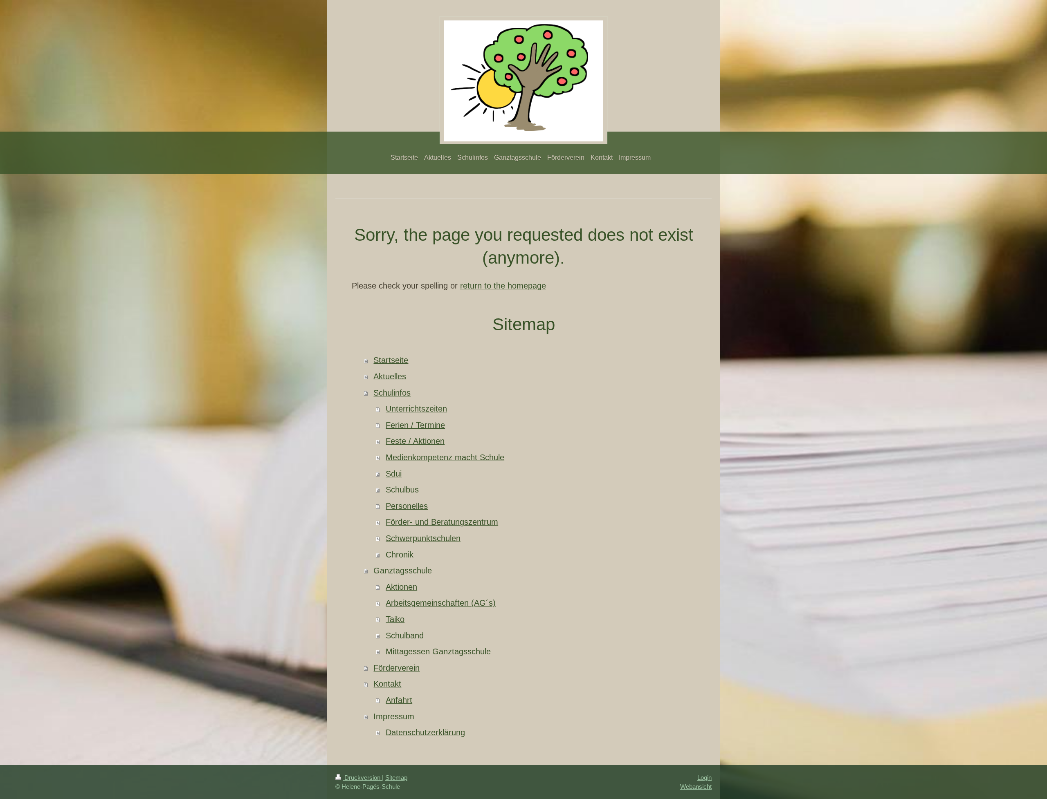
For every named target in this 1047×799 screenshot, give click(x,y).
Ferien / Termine (415, 425)
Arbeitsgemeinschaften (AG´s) (441, 602)
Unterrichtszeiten (416, 408)
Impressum (393, 716)
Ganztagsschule (402, 570)
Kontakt (387, 683)
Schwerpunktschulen (423, 538)
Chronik (399, 554)
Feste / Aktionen (415, 440)
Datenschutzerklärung (425, 732)
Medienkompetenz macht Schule (445, 457)
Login (704, 777)
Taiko (395, 619)
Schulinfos (392, 392)
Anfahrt (399, 700)
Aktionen (401, 586)
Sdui (394, 473)
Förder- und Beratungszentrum (442, 521)
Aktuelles (389, 376)
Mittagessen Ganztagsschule (438, 651)
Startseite (390, 360)
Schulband (405, 635)
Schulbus (402, 489)
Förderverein (396, 667)
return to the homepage (503, 285)
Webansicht (696, 786)
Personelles (407, 505)
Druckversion (362, 777)
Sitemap (396, 777)
